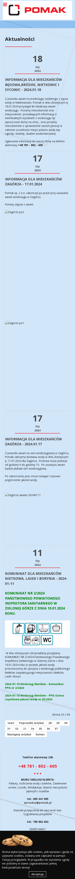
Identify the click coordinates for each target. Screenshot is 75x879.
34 (32, 728)
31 (8, 728)
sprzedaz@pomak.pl (38, 802)
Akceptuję (37, 874)
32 (16, 728)
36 (48, 728)
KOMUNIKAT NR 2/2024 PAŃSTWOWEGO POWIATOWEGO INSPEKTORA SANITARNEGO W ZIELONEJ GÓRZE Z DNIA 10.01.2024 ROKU (35, 603)
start (11, 723)
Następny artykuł (19, 734)
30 (65, 723)
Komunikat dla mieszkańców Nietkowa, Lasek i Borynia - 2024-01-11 (36, 578)
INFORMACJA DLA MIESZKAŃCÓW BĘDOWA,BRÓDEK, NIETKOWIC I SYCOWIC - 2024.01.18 (33, 84)
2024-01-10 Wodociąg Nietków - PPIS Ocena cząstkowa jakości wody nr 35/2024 (34, 697)
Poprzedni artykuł (31, 723)
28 (50, 723)
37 (56, 728)
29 (57, 723)
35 (40, 728)
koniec (40, 734)
